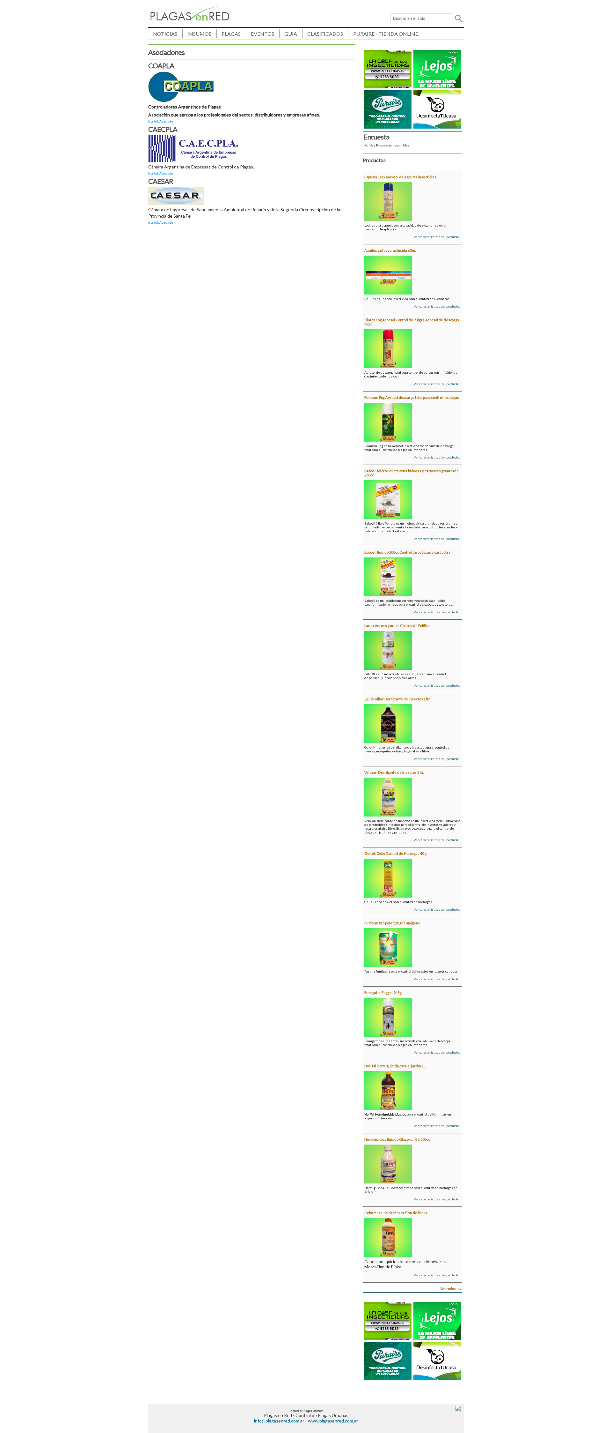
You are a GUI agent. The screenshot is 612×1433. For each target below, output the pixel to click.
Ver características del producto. (437, 237)
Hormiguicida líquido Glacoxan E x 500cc (397, 1139)
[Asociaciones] (190, 19)
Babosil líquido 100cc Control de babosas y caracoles (407, 552)
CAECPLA (162, 129)
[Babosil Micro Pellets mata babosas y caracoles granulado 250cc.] (388, 498)
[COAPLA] (181, 85)
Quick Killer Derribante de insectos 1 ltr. (397, 699)
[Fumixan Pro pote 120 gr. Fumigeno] (388, 946)
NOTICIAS (165, 34)
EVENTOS (262, 34)
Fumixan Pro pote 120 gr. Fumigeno (392, 923)
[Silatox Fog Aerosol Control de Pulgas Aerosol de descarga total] (388, 347)
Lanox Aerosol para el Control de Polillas (397, 625)
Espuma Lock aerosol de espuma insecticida (400, 177)
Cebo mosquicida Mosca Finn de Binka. (396, 1213)
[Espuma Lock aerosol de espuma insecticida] (388, 200)
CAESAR (160, 181)
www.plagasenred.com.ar (333, 1420)
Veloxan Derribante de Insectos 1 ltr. (394, 772)
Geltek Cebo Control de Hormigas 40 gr (396, 853)
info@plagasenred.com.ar (279, 1420)
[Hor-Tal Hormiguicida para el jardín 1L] (388, 1089)
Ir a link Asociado (160, 121)
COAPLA (161, 65)
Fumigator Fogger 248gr (383, 992)
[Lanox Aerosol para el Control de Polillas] (388, 649)
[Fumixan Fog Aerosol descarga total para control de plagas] (388, 421)
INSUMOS (199, 34)
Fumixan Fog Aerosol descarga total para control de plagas (411, 397)
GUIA (290, 34)
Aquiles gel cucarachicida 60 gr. (390, 250)
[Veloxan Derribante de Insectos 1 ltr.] (388, 796)
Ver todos (448, 1289)
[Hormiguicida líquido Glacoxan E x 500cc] (388, 1163)
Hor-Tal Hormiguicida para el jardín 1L (395, 1066)
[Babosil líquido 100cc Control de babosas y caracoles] (388, 576)
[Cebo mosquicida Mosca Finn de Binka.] (388, 1236)
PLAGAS (231, 34)
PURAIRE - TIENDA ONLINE (385, 34)
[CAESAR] (176, 195)
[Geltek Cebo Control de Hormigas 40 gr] (388, 877)
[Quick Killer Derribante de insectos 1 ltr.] (388, 722)
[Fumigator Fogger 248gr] (388, 1016)
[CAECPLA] (193, 147)
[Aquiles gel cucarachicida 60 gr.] (388, 274)
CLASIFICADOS (325, 34)
